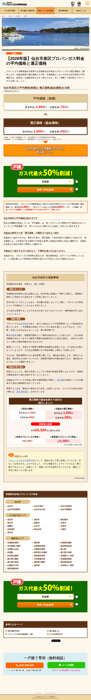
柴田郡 (37, 543)
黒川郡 (63, 549)
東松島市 (64, 520)
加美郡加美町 (39, 546)
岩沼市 (10, 520)
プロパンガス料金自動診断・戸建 (20, 634)
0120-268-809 (26, 665)
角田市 (37, 520)
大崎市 (63, 529)
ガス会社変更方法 (56, 634)
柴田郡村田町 (39, 556)
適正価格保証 (63, 10)
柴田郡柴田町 (13, 569)
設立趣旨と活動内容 (27, 10)
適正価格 (61, 380)
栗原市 (37, 523)
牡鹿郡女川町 (13, 565)
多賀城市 (11, 529)
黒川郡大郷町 (13, 559)
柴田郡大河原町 (40, 552)
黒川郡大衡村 (13, 562)
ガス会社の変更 (9, 10)
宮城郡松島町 (66, 559)
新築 (12, 335)
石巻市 (63, 526)
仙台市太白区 (39, 509)
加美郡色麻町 (66, 543)
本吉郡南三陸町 (14, 546)
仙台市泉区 (38, 506)
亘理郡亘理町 (39, 549)
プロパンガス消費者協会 (49, 696)
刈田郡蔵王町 (39, 559)
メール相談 (67, 665)
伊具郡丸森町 (13, 556)
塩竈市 (10, 526)
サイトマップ (38, 693)
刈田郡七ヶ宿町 (67, 565)
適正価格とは (54, 631)
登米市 (10, 532)
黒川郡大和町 (66, 552)
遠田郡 (37, 565)
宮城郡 (10, 552)
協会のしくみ (81, 10)
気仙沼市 (38, 529)
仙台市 (10, 506)
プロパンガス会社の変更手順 (21, 460)
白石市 (37, 526)
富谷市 (10, 523)
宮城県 (25, 16)
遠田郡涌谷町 (66, 562)
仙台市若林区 (66, 506)
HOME (3, 16)
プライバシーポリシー (50, 693)
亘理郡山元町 (13, 549)
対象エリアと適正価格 (45, 10)
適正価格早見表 (13, 631)
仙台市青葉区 (66, 509)
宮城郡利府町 (13, 543)
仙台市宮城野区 (14, 509)
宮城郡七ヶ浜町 (67, 556)
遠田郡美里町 (66, 546)
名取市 (63, 523)
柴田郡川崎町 (39, 562)
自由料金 (24, 324)
